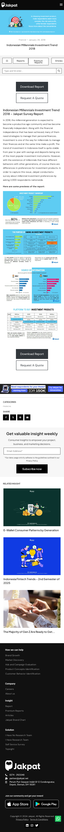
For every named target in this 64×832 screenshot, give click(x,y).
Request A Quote (32, 98)
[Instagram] (32, 825)
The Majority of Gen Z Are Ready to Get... (29, 631)
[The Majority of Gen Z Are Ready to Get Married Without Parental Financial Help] (32, 609)
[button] (58, 819)
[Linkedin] (27, 825)
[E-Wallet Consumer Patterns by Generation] (32, 507)
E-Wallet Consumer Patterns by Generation (31, 530)
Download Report (32, 87)
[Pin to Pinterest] (20, 417)
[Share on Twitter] (13, 417)
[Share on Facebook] (6, 417)
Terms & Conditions (39, 819)
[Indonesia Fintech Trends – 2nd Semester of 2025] (32, 556)
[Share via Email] (27, 417)
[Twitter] (36, 825)
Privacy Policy (22, 819)
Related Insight (11, 483)
